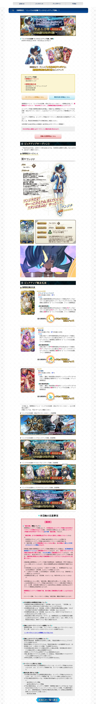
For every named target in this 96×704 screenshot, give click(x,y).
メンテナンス (39, 3)
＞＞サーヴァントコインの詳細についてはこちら (38, 632)
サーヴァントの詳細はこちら (34, 97)
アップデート (57, 3)
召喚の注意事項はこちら (48, 136)
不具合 (74, 3)
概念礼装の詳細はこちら (62, 97)
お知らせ (21, 3)
